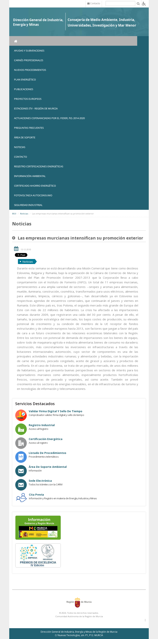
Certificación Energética (45, 439)
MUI (14, 213)
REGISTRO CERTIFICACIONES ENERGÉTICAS (38, 166)
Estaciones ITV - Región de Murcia (36, 108)
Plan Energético (25, 79)
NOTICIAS (19, 147)
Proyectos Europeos (27, 99)
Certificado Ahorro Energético (35, 185)
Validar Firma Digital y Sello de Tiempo (55, 411)
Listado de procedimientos (47, 453)
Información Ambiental (30, 176)
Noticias (24, 213)
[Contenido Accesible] (144, 3)
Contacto (20, 156)
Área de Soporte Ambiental (48, 467)
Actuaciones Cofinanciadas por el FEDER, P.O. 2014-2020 (49, 118)
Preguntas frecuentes (29, 127)
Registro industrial (42, 425)
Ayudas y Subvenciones (29, 50)
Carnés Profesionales (28, 60)
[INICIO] (73, 41)
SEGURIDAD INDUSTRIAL (28, 205)
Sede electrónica (40, 480)
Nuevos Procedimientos (30, 70)
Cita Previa (36, 494)
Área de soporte (24, 137)
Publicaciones (23, 89)
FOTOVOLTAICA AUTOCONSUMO (33, 195)
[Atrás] (14, 237)
